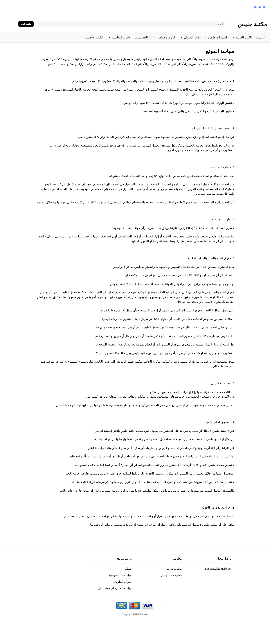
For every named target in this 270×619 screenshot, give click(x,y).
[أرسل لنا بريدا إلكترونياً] (10, 7)
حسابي (128, 568)
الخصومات (141, 37)
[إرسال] (38, 24)
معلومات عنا (174, 568)
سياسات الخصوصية (120, 575)
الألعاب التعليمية (121, 37)
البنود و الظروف (122, 581)
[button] (12, 24)
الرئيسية (260, 37)
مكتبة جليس (252, 24)
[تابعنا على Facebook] (24, 7)
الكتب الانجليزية (93, 37)
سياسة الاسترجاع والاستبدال (115, 588)
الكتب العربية (244, 37)
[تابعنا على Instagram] (19, 7)
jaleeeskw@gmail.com (217, 568)
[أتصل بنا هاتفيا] (5, 7)
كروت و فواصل (165, 37)
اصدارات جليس (217, 37)
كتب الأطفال (191, 37)
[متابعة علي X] (15, 7)
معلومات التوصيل (171, 575)
